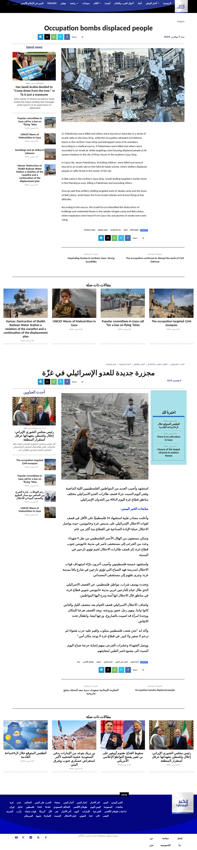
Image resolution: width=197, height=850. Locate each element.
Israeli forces (116, 230)
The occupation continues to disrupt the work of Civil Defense (155, 260)
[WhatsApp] (54, 37)
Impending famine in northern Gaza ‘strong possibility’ (91, 260)
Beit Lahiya (134, 230)
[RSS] (38, 837)
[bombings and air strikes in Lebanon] (50, 154)
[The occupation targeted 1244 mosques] (171, 303)
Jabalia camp (103, 230)
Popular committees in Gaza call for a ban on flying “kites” (29, 121)
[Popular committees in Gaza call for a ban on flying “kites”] (50, 122)
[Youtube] (16, 837)
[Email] (47, 37)
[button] (11, 3)
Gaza (125, 230)
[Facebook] (67, 37)
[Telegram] (40, 37)
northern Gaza (89, 230)
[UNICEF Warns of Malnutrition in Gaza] (50, 138)
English (180, 22)
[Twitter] (60, 37)
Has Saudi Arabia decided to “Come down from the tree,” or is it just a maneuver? (34, 91)
